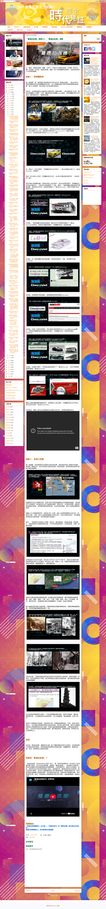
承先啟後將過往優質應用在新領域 (13, 134)
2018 (9, 92)
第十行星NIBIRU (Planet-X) (13, 390)
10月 (10, 98)
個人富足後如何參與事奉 (13, 121)
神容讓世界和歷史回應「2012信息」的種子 (13, 251)
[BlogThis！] (45, 835)
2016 (9, 362)
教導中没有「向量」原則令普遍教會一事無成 (13, 138)
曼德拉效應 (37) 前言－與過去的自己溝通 (13, 282)
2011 (9, 374)
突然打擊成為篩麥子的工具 (13, 334)
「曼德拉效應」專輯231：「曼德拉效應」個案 (13, 277)
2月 (10, 355)
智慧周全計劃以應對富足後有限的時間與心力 (13, 126)
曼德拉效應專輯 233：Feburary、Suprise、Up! (13, 160)
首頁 (9, 27)
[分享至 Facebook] (48, 835)
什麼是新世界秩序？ (11, 392)
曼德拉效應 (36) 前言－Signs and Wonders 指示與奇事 (13, 322)
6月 (10, 107)
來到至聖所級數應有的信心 (13, 186)
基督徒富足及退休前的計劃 (13, 130)
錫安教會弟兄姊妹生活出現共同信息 (13, 272)
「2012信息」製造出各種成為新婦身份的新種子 (13, 256)
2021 (9, 85)
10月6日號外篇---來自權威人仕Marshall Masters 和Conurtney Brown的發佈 (95, 61)
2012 (9, 371)
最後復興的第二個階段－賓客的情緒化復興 (13, 351)
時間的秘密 (9, 385)
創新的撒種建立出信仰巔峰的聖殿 (13, 177)
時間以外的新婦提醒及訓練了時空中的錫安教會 (13, 261)
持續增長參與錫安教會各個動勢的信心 (13, 190)
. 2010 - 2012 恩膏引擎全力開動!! (30, 6)
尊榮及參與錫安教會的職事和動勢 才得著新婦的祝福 (13, 266)
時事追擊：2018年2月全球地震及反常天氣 (13, 166)
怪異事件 (10, 30)
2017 (9, 360)
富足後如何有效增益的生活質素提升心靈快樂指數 (13, 117)
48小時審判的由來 (10, 395)
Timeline (29, 30)
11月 (10, 96)
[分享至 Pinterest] (50, 835)
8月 (10, 103)
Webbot (8, 409)
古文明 (7, 435)
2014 (9, 367)
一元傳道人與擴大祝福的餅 (13, 288)
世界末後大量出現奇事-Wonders (13, 312)
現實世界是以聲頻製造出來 (13, 296)
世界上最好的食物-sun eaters (95, 80)
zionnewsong (87, 172)
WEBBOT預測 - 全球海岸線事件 (95, 137)
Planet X (16, 27)
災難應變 (89, 27)
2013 (9, 369)
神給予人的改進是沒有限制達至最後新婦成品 (13, 346)
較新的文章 (28, 890)
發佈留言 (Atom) (55, 895)
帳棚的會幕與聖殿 (13, 285)
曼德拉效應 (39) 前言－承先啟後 (13, 170)
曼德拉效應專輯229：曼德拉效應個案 (13, 317)
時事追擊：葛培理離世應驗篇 (13, 146)
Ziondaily (86, 182)
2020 (9, 87)
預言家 (7, 433)
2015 (9, 365)
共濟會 (7, 414)
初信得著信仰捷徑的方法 (13, 142)
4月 (10, 112)
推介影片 (8, 438)
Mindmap (20, 30)
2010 (9, 376)
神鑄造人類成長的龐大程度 (13, 341)
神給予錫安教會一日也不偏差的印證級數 (13, 182)
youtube (86, 180)
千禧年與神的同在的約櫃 (13, 237)
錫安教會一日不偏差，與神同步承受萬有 (13, 246)
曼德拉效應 (27, 27)
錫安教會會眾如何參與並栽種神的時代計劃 (13, 154)
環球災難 (54, 27)
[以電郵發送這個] (44, 835)
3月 (10, 114)
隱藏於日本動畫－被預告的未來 (95, 117)
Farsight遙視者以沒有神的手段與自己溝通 (13, 233)
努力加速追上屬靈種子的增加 (13, 199)
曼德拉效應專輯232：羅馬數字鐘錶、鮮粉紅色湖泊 (13, 219)
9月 (10, 100)
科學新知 (8, 430)
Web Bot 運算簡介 (10, 398)
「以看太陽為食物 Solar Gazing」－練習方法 (95, 99)
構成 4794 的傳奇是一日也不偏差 (13, 331)
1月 (10, 357)
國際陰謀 (79, 27)
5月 (10, 109)
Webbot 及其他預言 (67, 27)
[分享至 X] (47, 835)
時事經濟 (45, 27)
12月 (10, 94)
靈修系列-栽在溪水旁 (89, 175)
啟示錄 (36, 27)
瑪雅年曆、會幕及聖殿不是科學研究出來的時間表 (13, 300)
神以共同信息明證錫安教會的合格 (13, 292)
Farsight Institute (88, 177)
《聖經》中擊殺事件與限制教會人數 (13, 195)
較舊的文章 (77, 890)
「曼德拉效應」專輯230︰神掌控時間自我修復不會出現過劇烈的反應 (13, 306)
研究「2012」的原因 (11, 387)
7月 (10, 105)
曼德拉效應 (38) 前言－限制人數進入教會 (13, 225)
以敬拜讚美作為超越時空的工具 (13, 229)
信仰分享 (8, 417)
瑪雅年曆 (8, 443)
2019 (9, 89)
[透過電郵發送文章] (41, 835)
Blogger (55, 905)
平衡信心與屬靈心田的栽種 (13, 210)
